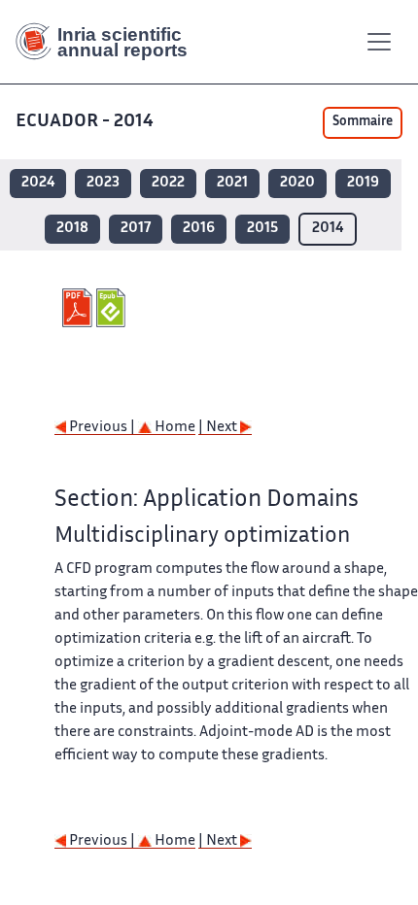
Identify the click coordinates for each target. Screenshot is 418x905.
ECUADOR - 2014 (85, 122)
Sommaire (362, 122)
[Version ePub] (113, 307)
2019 (363, 183)
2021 (232, 183)
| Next (219, 427)
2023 (103, 183)
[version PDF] (79, 307)
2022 (168, 183)
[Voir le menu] (379, 41)
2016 (199, 228)
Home (173, 427)
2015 (262, 228)
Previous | (102, 427)
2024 (37, 183)
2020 (297, 183)
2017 (136, 228)
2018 (72, 228)
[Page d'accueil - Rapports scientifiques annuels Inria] (109, 42)
